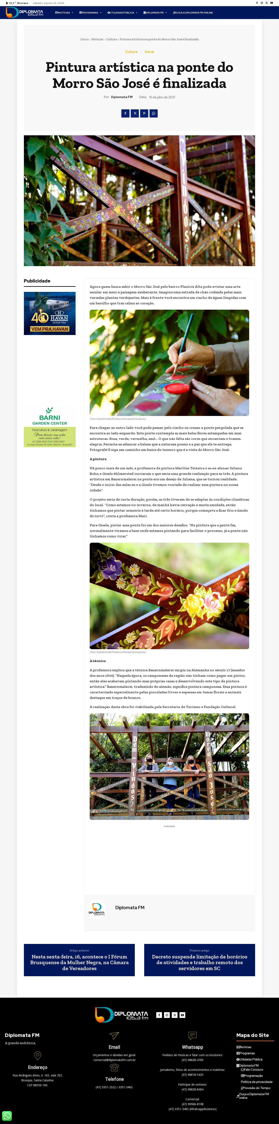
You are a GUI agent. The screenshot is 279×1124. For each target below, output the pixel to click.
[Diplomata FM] (99, 909)
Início (84, 39)
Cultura (111, 39)
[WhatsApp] (154, 113)
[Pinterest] (144, 113)
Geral (149, 52)
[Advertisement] (54, 369)
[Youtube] (271, 3)
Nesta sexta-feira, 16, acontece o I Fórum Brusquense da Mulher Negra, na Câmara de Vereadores (79, 962)
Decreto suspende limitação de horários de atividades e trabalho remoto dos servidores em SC (199, 962)
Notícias (97, 39)
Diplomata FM (122, 97)
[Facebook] (256, 3)
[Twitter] (266, 3)
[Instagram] (261, 3)
